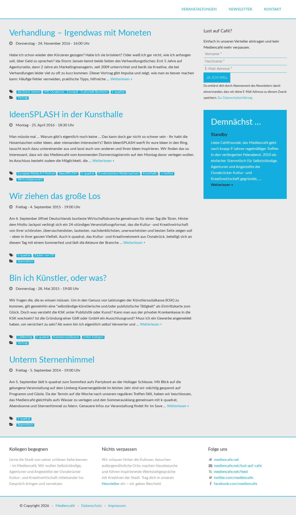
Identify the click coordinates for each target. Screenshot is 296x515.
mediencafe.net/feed (231, 472)
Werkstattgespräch (30, 179)
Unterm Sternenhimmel (52, 360)
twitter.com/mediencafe (233, 478)
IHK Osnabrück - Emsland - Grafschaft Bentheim (76, 91)
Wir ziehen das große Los (55, 196)
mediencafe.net (226, 460)
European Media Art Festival (36, 173)
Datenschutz (91, 506)
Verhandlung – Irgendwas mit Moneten (80, 33)
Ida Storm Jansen (29, 91)
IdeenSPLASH (68, 173)
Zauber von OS (44, 255)
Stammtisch (25, 261)
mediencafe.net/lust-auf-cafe (238, 466)
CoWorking (25, 337)
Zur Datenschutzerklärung (235, 97)
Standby (219, 134)
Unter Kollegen (93, 337)
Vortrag (23, 97)
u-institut (167, 173)
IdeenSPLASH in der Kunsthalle (66, 115)
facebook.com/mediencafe (235, 484)
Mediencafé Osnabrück (44, 9)
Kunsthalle (150, 173)
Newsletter (111, 484)
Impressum (117, 506)
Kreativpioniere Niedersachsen (118, 173)
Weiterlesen (120, 79)
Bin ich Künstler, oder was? (58, 278)
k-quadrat (118, 91)
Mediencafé (65, 506)
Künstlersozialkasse (66, 337)
